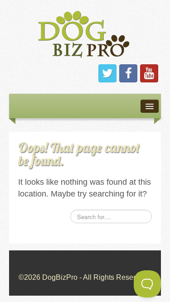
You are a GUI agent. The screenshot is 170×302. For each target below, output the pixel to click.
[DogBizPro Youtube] (149, 73)
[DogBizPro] (85, 32)
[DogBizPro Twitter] (107, 73)
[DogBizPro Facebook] (128, 73)
